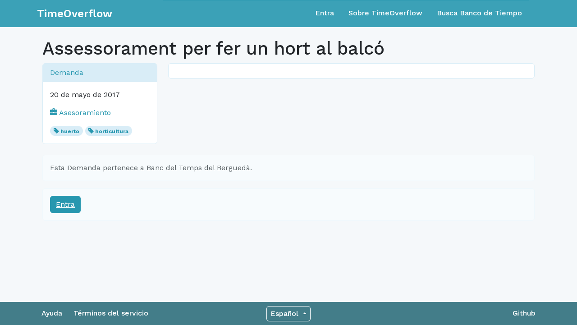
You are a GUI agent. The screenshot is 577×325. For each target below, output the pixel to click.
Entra (324, 13)
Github (524, 313)
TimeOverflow (74, 13)
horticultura (111, 131)
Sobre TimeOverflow (385, 13)
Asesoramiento (84, 112)
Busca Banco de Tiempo (479, 13)
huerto (69, 131)
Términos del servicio (110, 313)
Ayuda (51, 313)
